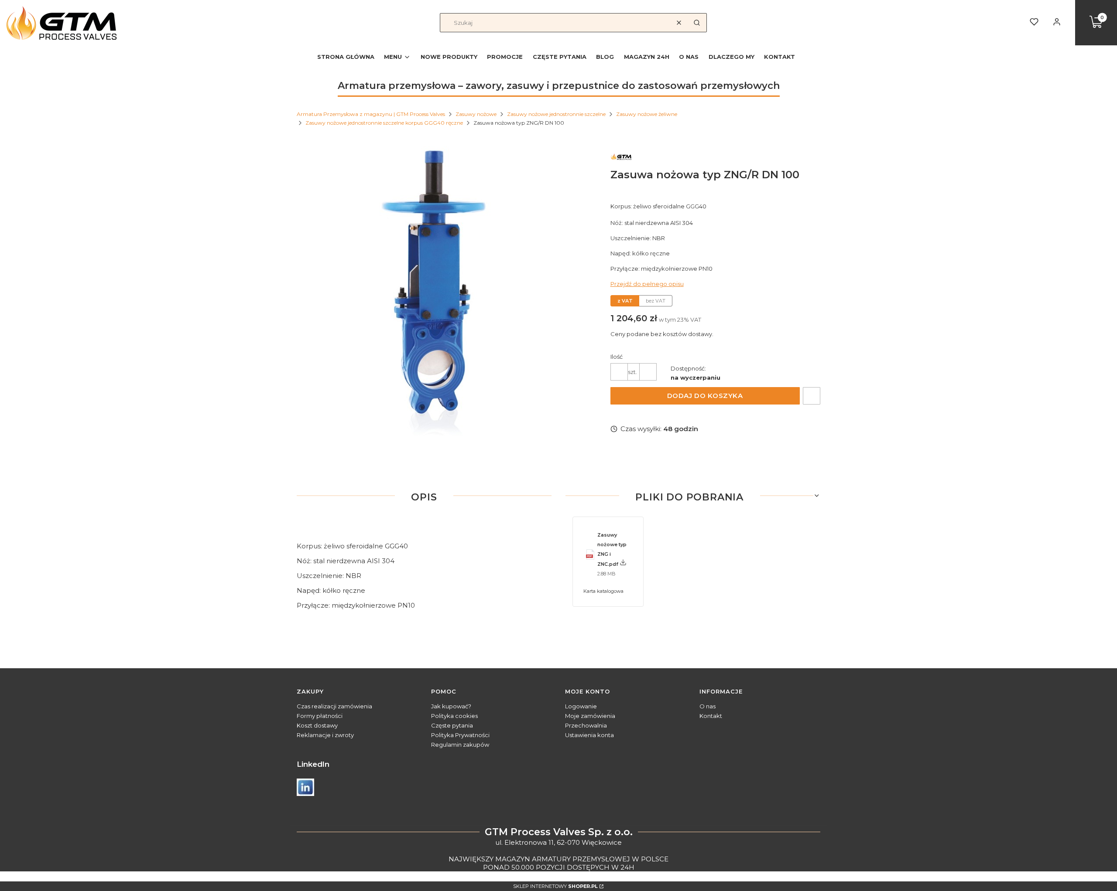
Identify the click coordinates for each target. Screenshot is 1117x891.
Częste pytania (452, 725)
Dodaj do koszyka (705, 395)
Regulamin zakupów (460, 744)
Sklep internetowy (555, 886)
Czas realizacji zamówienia (334, 706)
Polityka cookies (454, 715)
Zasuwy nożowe (476, 114)
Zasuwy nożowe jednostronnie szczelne (556, 114)
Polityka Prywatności (460, 734)
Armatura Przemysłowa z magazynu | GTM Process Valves (371, 114)
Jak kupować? (451, 706)
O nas (707, 706)
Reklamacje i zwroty (325, 734)
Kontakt (710, 715)
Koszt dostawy (317, 725)
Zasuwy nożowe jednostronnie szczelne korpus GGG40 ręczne (384, 122)
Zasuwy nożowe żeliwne (646, 114)
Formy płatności (320, 715)
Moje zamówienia (590, 715)
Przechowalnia (586, 725)
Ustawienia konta (589, 734)
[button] (697, 22)
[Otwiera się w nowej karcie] (305, 787)
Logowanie (581, 706)
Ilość (616, 356)
